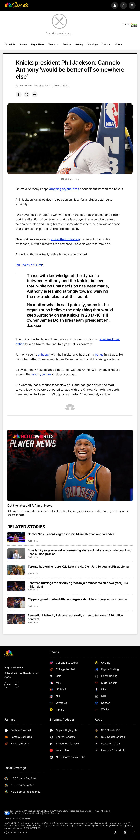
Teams (51, 44)
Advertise (9, 811)
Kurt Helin (32, 541)
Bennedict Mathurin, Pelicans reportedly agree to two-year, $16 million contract (75, 617)
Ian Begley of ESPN (29, 265)
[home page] (16, 5)
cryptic (66, 189)
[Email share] (35, 94)
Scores (23, 44)
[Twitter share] (27, 94)
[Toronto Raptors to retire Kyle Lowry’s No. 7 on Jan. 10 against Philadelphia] (16, 570)
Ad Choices (87, 811)
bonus (99, 354)
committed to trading (65, 239)
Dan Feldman (25, 85)
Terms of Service (51, 813)
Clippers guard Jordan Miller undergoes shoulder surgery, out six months (77, 599)
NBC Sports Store (59, 811)
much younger (41, 374)
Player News (37, 44)
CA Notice (36, 813)
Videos (118, 44)
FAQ (47, 811)
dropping (55, 189)
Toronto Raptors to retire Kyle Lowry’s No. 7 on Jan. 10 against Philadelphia (78, 566)
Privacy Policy (101, 811)
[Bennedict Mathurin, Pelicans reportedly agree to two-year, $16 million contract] (16, 619)
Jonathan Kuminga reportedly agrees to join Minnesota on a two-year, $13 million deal (78, 584)
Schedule (10, 44)
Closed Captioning (34, 811)
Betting (79, 44)
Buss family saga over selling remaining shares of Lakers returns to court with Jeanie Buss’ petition (80, 552)
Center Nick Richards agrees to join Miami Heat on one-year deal (71, 534)
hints (75, 189)
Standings (92, 44)
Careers (19, 811)
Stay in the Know (13, 667)
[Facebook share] (19, 94)
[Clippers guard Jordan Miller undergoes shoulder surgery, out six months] (16, 602)
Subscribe (12, 684)
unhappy (44, 354)
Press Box (74, 811)
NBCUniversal (23, 819)
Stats (104, 44)
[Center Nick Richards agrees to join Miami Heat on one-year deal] (16, 537)
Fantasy (67, 44)
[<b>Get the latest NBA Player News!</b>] (70, 465)
